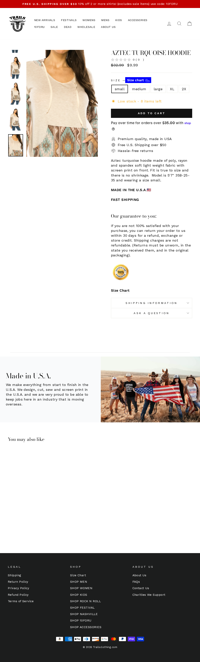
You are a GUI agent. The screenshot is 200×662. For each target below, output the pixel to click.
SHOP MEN (78, 581)
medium (139, 89)
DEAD (68, 26)
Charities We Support (148, 595)
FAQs (136, 581)
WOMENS (88, 20)
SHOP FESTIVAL (82, 607)
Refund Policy (18, 595)
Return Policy (18, 581)
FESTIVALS (69, 20)
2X (184, 89)
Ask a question (151, 313)
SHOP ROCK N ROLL (85, 601)
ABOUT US (108, 26)
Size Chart (120, 290)
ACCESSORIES (137, 20)
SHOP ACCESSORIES (85, 627)
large (158, 89)
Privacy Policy (18, 588)
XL (172, 89)
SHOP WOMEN (81, 588)
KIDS (118, 20)
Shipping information (151, 303)
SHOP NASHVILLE (84, 614)
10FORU (39, 26)
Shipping (14, 575)
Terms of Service (21, 601)
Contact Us (140, 588)
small (120, 89)
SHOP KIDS (78, 595)
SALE (54, 26)
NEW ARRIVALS (44, 20)
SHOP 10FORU (80, 620)
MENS (105, 20)
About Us (139, 575)
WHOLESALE (86, 26)
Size (128, 80)
